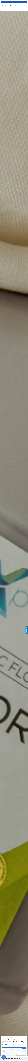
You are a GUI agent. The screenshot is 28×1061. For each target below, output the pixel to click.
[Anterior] (2, 2)
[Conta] (22, 5)
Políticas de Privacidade (7, 1058)
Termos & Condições (18, 1058)
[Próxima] (26, 2)
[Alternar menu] (2, 5)
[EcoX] (14, 5)
